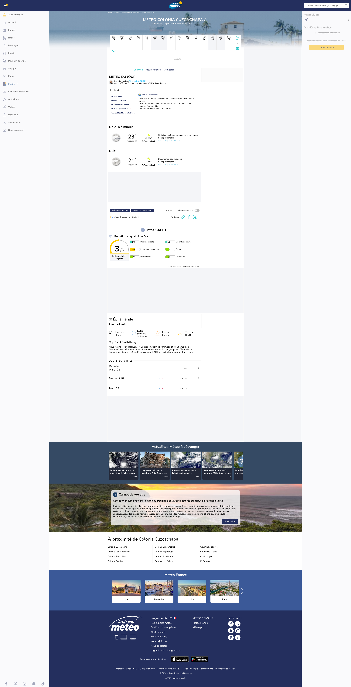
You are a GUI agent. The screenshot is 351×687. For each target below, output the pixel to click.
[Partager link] (183, 217)
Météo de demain (120, 210)
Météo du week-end (142, 210)
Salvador (116, 12)
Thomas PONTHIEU (137, 81)
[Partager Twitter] (195, 217)
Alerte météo (158, 632)
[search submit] (346, 5)
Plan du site (151, 668)
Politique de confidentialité (201, 668)
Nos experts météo (161, 622)
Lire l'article (230, 521)
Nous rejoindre (159, 641)
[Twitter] (237, 624)
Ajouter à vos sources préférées (125, 217)
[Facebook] (231, 624)
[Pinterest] (231, 637)
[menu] (6, 5)
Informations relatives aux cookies (173, 668)
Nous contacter (159, 645)
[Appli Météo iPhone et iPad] (180, 659)
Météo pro (198, 627)
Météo (110, 12)
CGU (135, 668)
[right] (241, 463)
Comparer (169, 69)
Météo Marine (200, 622)
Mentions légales (123, 668)
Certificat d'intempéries (163, 627)
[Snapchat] (231, 630)
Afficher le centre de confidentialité (177, 673)
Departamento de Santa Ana (130, 12)
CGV (142, 668)
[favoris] (205, 20)
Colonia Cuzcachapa (147, 12)
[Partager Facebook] (189, 217)
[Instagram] (237, 630)
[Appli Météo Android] (199, 659)
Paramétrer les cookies (225, 669)
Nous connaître (159, 636)
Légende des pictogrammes (166, 650)
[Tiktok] (237, 637)
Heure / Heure (153, 69)
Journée (138, 69)
